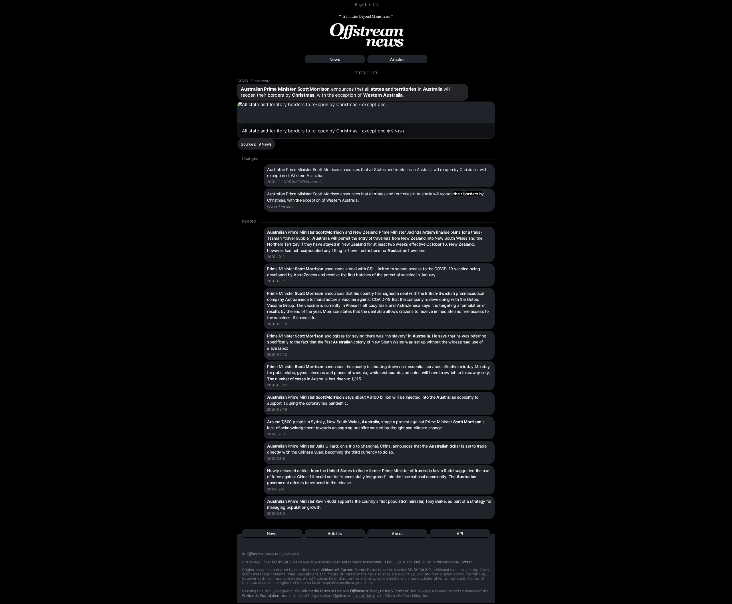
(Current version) (280, 206)
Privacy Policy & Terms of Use (383, 591)
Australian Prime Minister (268, 89)
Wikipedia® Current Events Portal (349, 570)
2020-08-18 (277, 324)
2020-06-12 (277, 354)
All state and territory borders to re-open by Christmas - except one (323, 131)
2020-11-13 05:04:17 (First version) (294, 182)
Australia (432, 89)
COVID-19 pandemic (253, 81)
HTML (388, 562)
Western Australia (383, 95)
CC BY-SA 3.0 (283, 562)
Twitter (466, 562)
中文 (375, 4)
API (460, 533)
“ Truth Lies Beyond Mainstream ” (366, 16)
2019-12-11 (276, 434)
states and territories (394, 89)
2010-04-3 (276, 513)
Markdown (372, 562)
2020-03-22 (277, 385)
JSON (400, 562)
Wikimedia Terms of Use (321, 591)
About (397, 533)
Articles (397, 59)
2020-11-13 (366, 72)
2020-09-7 (276, 281)
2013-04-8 (276, 458)
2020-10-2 (276, 257)
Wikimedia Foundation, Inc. (264, 595)
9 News (265, 144)
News (334, 59)
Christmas (303, 95)
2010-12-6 (275, 489)
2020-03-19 (277, 409)
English (361, 4)
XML (417, 562)
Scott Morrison (313, 89)
